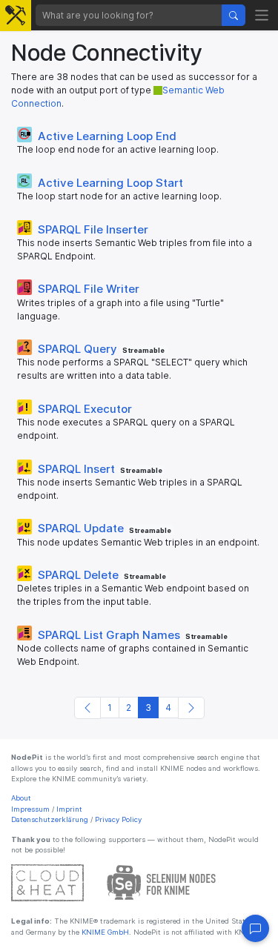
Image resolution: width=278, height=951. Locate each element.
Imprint (69, 809)
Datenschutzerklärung (49, 819)
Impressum (30, 809)
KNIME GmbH (104, 932)
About (21, 798)
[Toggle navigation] (262, 15)
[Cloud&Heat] (47, 882)
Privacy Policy (118, 819)
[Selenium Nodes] (161, 882)
